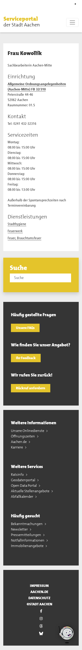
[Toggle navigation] (72, 22)
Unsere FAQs (25, 327)
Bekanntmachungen (27, 523)
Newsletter (19, 529)
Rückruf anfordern (30, 388)
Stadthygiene (17, 224)
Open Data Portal (24, 485)
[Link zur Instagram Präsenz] (41, 618)
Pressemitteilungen (26, 534)
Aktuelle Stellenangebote (30, 491)
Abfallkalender (22, 496)
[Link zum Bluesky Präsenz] (41, 633)
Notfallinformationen (28, 540)
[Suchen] (71, 278)
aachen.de (39, 591)
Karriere (17, 447)
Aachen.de (19, 441)
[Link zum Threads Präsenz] (41, 626)
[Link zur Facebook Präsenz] (41, 611)
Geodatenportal (23, 480)
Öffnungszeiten (23, 436)
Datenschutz (39, 598)
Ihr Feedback (26, 358)
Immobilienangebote (27, 546)
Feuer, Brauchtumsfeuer (24, 238)
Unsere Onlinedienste (28, 430)
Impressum (39, 585)
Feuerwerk (15, 231)
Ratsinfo (17, 474)
